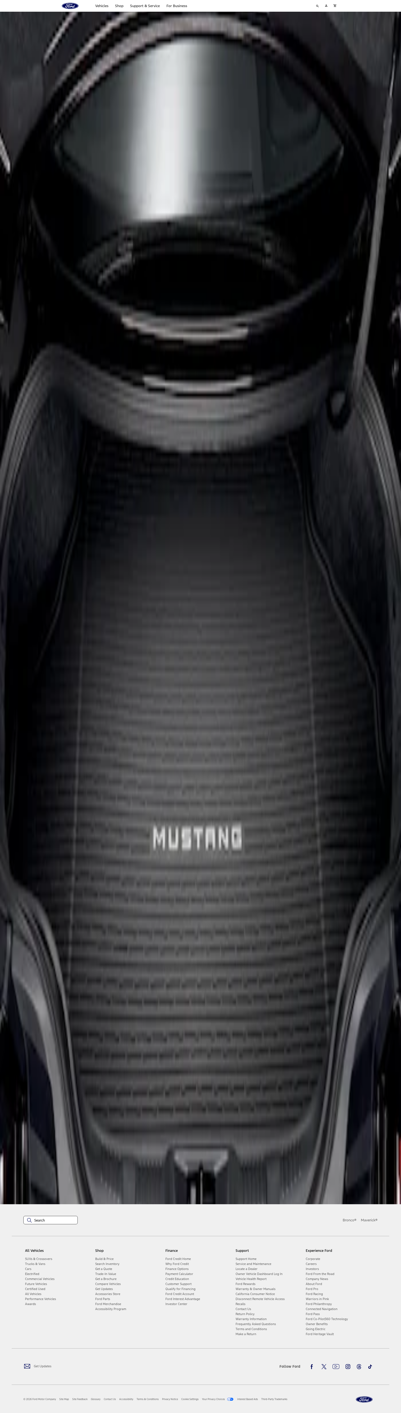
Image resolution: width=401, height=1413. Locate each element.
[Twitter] (323, 1366)
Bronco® (350, 1220)
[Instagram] (347, 1366)
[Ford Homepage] (364, 1400)
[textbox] (50, 1220)
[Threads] (359, 1366)
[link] (64, 1399)
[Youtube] (335, 1366)
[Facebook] (312, 1366)
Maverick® (369, 1220)
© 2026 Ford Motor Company (39, 1399)
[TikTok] (370, 1366)
